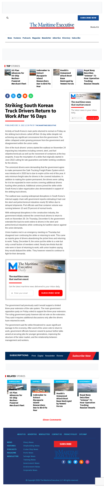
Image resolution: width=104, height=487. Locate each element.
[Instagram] (87, 462)
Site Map (83, 434)
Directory (66, 38)
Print (34, 356)
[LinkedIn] (69, 462)
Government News (31, 463)
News (9, 442)
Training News (29, 460)
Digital (40, 356)
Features (17, 38)
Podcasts (27, 38)
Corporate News (30, 470)
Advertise (57, 38)
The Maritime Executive (45, 125)
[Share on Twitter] (13, 96)
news (10, 38)
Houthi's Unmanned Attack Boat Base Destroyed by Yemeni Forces (64, 399)
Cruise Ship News (30, 449)
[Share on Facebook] (7, 96)
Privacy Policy (70, 434)
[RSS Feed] (81, 462)
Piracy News (28, 442)
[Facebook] (64, 462)
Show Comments (52, 419)
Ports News (28, 453)
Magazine (36, 38)
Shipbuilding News (31, 446)
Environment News (31, 467)
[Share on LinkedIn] (19, 96)
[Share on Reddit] (25, 96)
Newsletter (46, 38)
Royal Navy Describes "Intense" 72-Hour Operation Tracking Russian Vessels (87, 401)
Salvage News (29, 456)
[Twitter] (75, 462)
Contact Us (57, 434)
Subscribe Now (50, 293)
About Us (21, 434)
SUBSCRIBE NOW (88, 18)
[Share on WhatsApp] (31, 96)
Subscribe (76, 38)
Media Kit (94, 27)
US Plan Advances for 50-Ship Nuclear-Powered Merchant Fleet (17, 399)
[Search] (7, 18)
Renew (60, 356)
